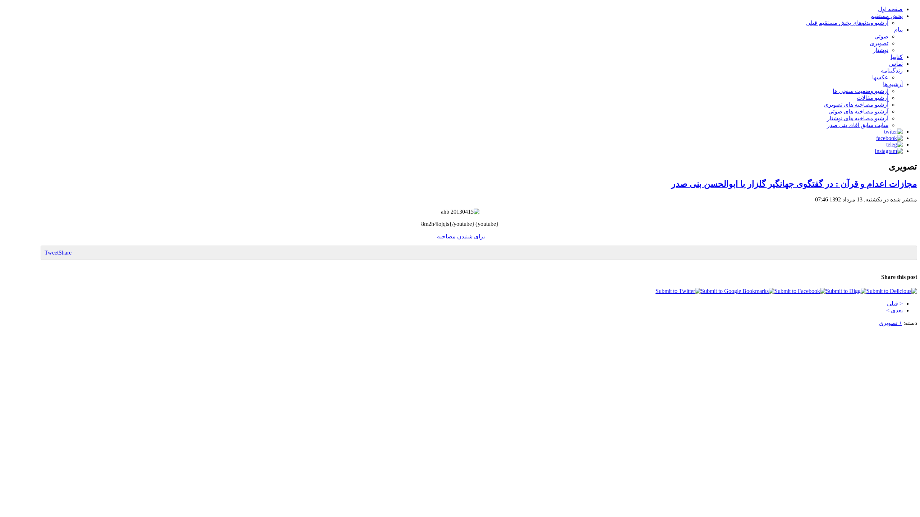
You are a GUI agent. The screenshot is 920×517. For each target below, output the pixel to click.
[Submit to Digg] (846, 291)
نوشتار (880, 50)
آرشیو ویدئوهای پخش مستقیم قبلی (847, 23)
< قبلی (895, 304)
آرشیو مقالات (872, 98)
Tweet (52, 253)
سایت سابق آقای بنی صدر (857, 125)
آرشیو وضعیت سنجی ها (860, 91)
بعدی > (894, 310)
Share (65, 253)
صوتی (881, 36)
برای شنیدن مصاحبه (460, 236)
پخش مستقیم (886, 16)
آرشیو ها (893, 84)
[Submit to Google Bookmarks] (737, 291)
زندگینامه (892, 70)
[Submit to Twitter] (678, 291)
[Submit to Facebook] (800, 291)
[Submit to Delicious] (891, 291)
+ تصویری (890, 323)
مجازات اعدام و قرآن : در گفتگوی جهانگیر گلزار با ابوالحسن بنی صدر (794, 183)
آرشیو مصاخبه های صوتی (858, 111)
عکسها (880, 77)
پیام (898, 30)
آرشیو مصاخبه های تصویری (856, 105)
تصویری (879, 43)
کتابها (897, 57)
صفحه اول (890, 9)
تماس (896, 64)
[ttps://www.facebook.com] (889, 138)
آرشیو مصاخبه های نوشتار (857, 118)
